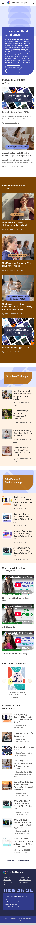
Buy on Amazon (13, 697)
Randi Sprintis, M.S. (22, 559)
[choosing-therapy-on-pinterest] (22, 889)
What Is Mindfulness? (13, 67)
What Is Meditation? (13, 71)
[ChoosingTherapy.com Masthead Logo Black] (18, 2)
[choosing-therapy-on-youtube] (31, 889)
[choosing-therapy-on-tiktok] (27, 889)
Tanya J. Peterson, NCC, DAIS (14, 166)
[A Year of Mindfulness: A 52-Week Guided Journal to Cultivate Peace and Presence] (18, 678)
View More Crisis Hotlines (13, 907)
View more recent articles (17, 861)
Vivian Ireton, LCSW (22, 795)
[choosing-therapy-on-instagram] (9, 889)
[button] (4, 681)
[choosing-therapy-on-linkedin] (18, 889)
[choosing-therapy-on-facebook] (5, 889)
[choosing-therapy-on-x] (13, 889)
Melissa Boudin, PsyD (12, 123)
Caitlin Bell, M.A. (21, 508)
